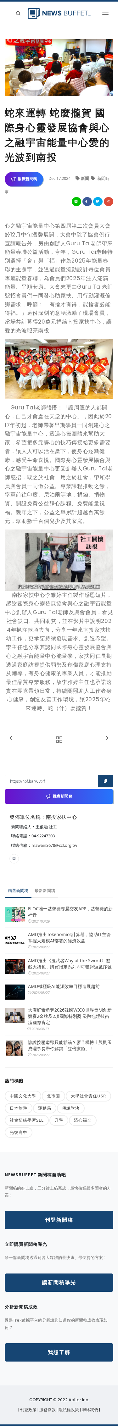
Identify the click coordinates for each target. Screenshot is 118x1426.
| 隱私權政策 (68, 1410)
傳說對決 (71, 1108)
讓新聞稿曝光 (59, 1282)
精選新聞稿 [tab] (18, 890)
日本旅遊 (18, 1108)
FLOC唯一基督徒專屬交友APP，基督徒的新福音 (70, 912)
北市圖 (53, 1096)
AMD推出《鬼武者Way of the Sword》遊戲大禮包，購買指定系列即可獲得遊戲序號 (70, 963)
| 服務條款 (47, 1410)
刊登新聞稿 (59, 1219)
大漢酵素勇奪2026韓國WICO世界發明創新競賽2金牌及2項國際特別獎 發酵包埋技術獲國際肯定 (70, 1016)
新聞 (85, 178)
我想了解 (59, 1352)
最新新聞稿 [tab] (45, 890)
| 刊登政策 (27, 1410)
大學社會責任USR (88, 1096)
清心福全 (83, 1120)
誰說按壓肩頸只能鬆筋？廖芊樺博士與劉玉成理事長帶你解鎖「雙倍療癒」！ (70, 1045)
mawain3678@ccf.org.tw (54, 845)
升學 (58, 1120)
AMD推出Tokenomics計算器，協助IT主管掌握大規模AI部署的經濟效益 (69, 937)
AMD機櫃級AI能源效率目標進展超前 (64, 986)
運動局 (44, 1108)
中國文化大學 (23, 1096)
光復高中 (18, 1132)
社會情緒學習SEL (27, 1120)
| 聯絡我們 (89, 1410)
